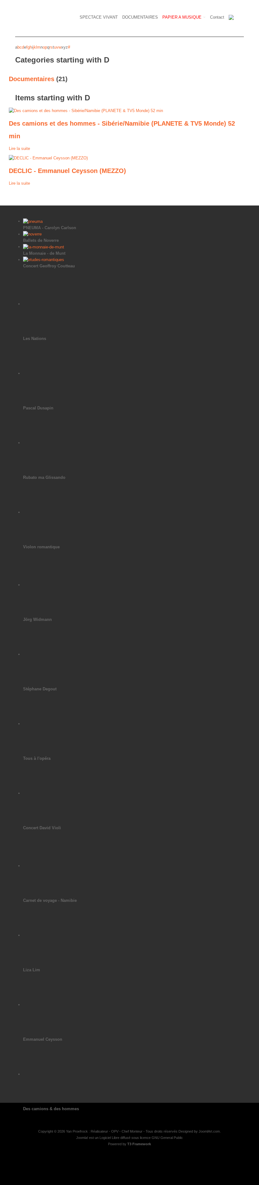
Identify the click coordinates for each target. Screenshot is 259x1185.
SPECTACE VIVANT (99, 17)
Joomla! (82, 1138)
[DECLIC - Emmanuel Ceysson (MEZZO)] (48, 158)
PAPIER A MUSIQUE (182, 17)
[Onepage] (62, 19)
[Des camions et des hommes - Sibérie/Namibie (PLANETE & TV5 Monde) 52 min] (86, 110)
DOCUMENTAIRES (140, 17)
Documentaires (31, 78)
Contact (217, 17)
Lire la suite (19, 148)
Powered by (129, 1144)
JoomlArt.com (209, 1131)
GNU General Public (167, 1138)
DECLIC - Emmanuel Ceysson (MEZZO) (67, 170)
